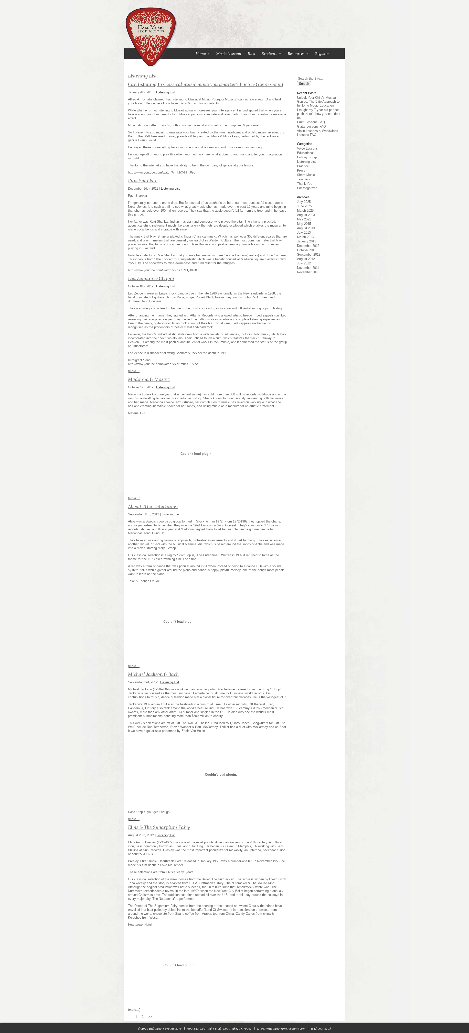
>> (150, 1017)
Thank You (304, 183)
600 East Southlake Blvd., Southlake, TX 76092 (219, 1028)
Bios (251, 53)
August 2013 (306, 228)
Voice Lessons (307, 148)
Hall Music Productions (151, 37)
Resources (296, 53)
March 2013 (305, 237)
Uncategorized (307, 188)
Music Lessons (228, 53)
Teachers (303, 179)
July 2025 (304, 202)
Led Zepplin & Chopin (151, 278)
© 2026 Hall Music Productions (160, 1028)
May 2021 (304, 219)
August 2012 (306, 259)
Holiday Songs (307, 157)
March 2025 (305, 210)
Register (322, 53)
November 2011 (308, 268)
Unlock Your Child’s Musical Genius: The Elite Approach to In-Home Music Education (318, 101)
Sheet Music (306, 175)
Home (201, 53)
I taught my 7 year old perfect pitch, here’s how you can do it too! (318, 114)
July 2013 (304, 232)
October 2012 (306, 250)
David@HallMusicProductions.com (281, 1028)
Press (301, 170)
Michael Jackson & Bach (153, 674)
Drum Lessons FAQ (311, 122)
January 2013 (306, 241)
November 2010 (308, 272)
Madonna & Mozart (149, 379)
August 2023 (306, 215)
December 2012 (308, 246)
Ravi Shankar (142, 181)
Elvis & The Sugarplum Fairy (159, 827)
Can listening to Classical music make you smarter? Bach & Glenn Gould (205, 84)
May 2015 (304, 224)
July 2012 (304, 263)
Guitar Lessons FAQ (311, 126)
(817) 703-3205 (321, 1028)
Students (269, 53)
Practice (303, 166)
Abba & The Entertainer (153, 506)
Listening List (165, 92)
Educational (305, 153)
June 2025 (304, 206)
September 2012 (308, 254)
